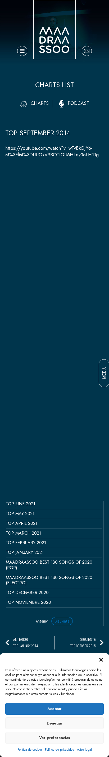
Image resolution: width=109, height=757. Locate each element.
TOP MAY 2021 (20, 514)
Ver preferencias (54, 738)
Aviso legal (84, 749)
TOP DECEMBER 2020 (27, 593)
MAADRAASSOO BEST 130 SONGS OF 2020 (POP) (49, 565)
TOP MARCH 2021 (23, 533)
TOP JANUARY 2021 (25, 552)
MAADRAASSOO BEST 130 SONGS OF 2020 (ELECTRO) (49, 580)
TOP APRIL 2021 (21, 523)
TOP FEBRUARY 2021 (26, 543)
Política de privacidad (59, 749)
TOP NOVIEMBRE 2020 (28, 602)
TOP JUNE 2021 (20, 504)
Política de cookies (29, 749)
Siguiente (62, 621)
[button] (101, 659)
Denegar (54, 723)
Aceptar (54, 709)
